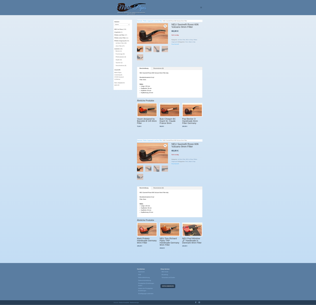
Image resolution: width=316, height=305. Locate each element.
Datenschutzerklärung (144, 280)
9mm (186, 42)
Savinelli (177, 44)
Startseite (139, 21)
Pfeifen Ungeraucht (148, 21)
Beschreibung (144, 68)
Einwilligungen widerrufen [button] (145, 293)
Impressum (141, 271)
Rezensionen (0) (158, 68)
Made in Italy (192, 42)
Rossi (172, 44)
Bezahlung (165, 274)
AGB (139, 274)
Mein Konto (165, 271)
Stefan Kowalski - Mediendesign (129, 302)
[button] (165, 26)
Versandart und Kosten (168, 277)
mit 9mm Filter (158, 21)
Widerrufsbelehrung (144, 277)
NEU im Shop (189, 39)
